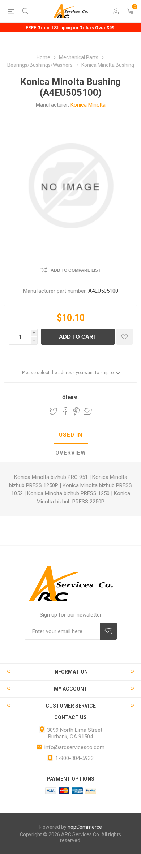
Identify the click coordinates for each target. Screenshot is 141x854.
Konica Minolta (88, 105)
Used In (70, 435)
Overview (70, 453)
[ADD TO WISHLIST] (124, 337)
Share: (70, 397)
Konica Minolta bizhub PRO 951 (51, 477)
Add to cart (78, 337)
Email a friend (88, 411)
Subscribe (108, 631)
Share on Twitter (53, 411)
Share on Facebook (65, 411)
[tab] (70, 435)
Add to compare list (76, 270)
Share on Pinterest (76, 411)
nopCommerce (85, 827)
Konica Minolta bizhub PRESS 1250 (68, 493)
